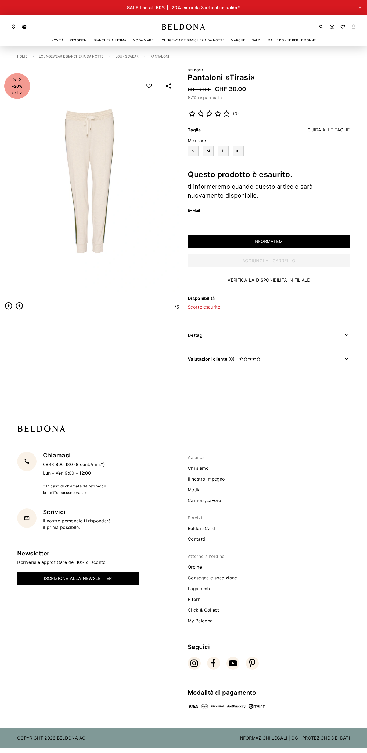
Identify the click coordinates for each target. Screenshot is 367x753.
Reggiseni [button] (78, 40)
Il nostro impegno (206, 479)
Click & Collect (203, 610)
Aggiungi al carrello (268, 260)
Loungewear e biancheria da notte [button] (192, 40)
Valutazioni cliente (211, 359)
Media (194, 489)
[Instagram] (194, 663)
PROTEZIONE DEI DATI (326, 738)
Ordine (195, 567)
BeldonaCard (201, 528)
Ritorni (195, 599)
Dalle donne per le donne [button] (292, 40)
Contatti (196, 539)
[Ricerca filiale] (13, 27)
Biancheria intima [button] (110, 40)
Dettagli (196, 335)
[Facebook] (213, 663)
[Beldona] (183, 27)
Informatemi (269, 241)
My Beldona (200, 620)
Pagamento (200, 588)
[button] (24, 27)
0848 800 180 (58, 464)
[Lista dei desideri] (343, 27)
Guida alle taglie (328, 130)
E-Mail (194, 210)
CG (294, 738)
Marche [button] (238, 40)
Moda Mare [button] (143, 40)
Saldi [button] (256, 40)
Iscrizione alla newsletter (78, 578)
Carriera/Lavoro (204, 500)
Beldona (196, 70)
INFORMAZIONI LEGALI (263, 738)
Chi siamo (198, 468)
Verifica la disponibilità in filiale (269, 280)
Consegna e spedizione (212, 577)
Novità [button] (57, 40)
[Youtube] (232, 663)
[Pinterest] (252, 663)
